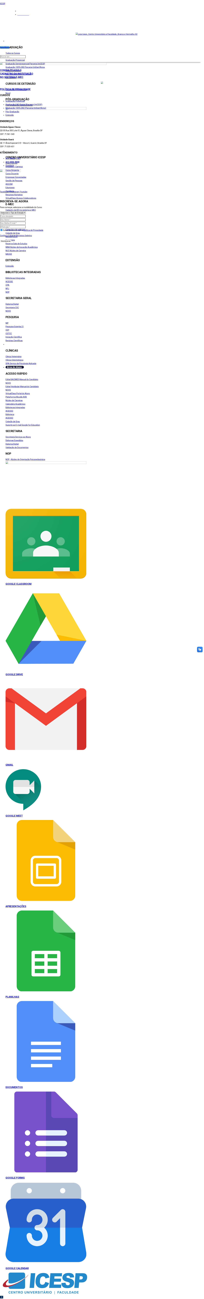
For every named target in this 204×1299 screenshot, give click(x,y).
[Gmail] (46, 759)
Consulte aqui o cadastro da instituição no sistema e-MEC (16, 74)
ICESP (2, 3)
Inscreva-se (5, 241)
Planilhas (12, 996)
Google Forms (15, 1177)
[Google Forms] (46, 1172)
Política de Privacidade (15, 89)
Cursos (11, 41)
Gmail (9, 764)
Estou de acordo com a (23, 230)
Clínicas (11, 344)
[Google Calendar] (46, 1262)
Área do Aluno (14, 367)
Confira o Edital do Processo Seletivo (16, 236)
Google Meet (14, 815)
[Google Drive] (46, 668)
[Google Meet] (23, 810)
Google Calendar (17, 1268)
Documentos (14, 1087)
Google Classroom (19, 583)
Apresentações (16, 906)
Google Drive (14, 674)
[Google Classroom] (46, 578)
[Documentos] (46, 1081)
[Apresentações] (46, 900)
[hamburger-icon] (85, 39)
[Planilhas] (46, 991)
